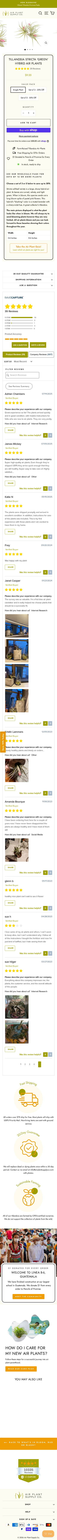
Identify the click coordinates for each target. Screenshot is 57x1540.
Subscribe (28, 788)
